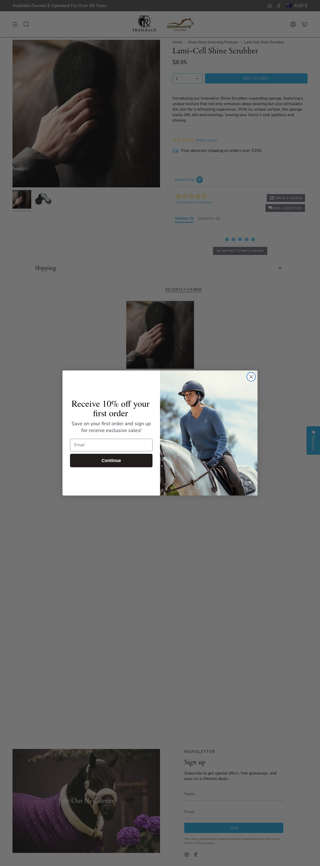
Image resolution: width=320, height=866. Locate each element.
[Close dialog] (251, 376)
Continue (111, 460)
